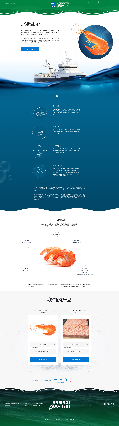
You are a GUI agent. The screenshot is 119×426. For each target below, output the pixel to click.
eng (109, 3)
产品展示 (20, 3)
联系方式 (35, 3)
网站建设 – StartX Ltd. (70, 419)
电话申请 (98, 4)
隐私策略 (58, 419)
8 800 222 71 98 (94, 2)
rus (105, 3)
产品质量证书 (27, 3)
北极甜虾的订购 (30, 49)
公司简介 (7, 3)
